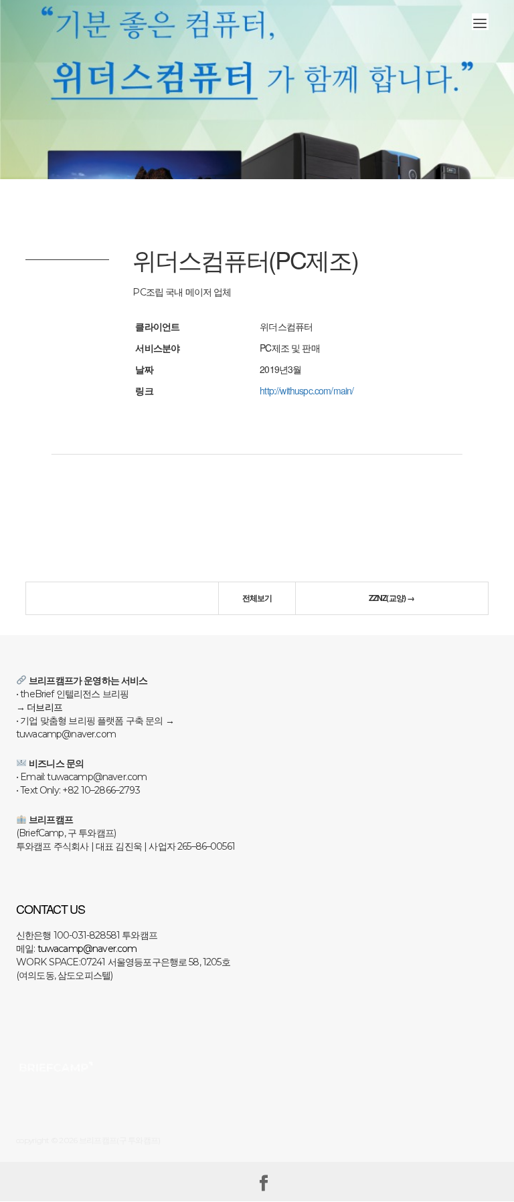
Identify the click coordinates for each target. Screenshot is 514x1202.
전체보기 (257, 598)
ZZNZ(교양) (392, 598)
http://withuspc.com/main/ (306, 390)
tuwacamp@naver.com (87, 949)
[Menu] (480, 21)
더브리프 (44, 707)
